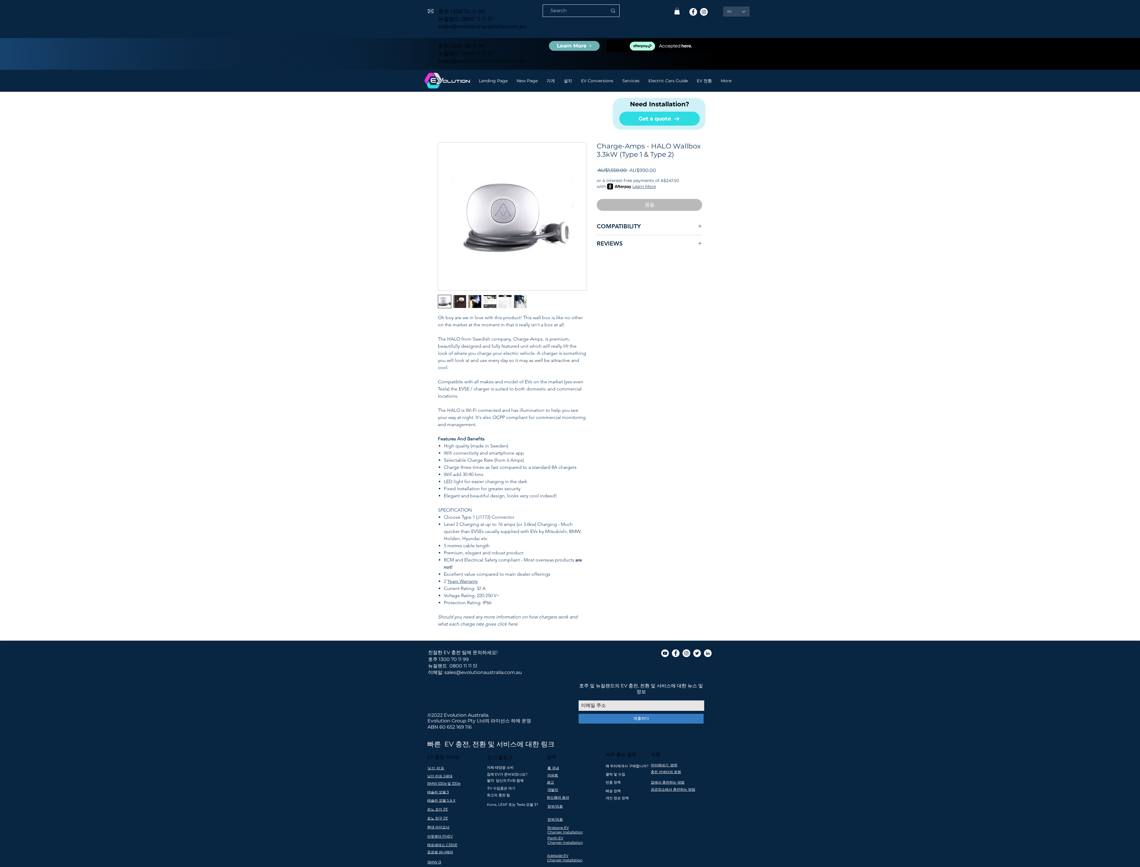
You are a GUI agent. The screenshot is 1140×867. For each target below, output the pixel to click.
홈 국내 (553, 768)
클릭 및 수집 (615, 774)
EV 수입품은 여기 (501, 788)
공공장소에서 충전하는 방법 (673, 789)
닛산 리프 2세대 (439, 776)
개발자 (552, 789)
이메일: (435, 672)
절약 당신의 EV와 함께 (505, 780)
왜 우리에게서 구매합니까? (627, 766)
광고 (550, 782)
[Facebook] (693, 12)
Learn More (644, 186)
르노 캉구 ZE (437, 818)
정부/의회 (555, 806)
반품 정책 (613, 782)
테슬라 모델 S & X (441, 800)
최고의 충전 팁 (498, 795)
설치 (551, 757)
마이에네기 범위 (664, 765)
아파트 (552, 775)
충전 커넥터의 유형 (666, 772)
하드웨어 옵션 (558, 797)
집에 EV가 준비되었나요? (507, 774)
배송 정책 (613, 791)
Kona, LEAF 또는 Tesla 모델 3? (512, 804)
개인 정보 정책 (617, 798)
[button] (677, 11)
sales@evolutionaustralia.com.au (482, 26)
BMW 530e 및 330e (443, 783)
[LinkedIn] (708, 653)
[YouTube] (665, 653)
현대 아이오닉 (438, 827)
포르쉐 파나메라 (440, 852)
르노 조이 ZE (437, 809)
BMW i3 (434, 862)
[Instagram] (704, 12)
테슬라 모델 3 (438, 792)
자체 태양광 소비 (500, 767)
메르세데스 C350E (442, 845)
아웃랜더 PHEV (440, 836)
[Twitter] (697, 653)
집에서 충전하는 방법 (668, 782)
